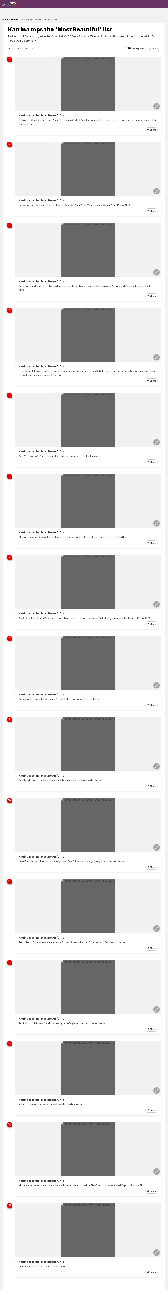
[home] (13, 3)
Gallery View (138, 48)
